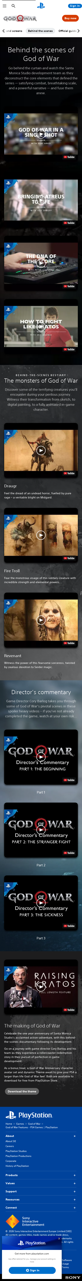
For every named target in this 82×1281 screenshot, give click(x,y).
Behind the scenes (40, 31)
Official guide (68, 31)
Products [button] (12, 1175)
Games (20, 1123)
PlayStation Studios (16, 1151)
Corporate (11, 1161)
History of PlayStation (17, 1166)
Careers (10, 1146)
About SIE (11, 1141)
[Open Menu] (4, 6)
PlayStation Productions (18, 1156)
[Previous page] (4, 31)
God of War (34, 1123)
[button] (41, 134)
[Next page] (78, 31)
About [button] (10, 1136)
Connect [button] (11, 1207)
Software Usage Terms (67, 1263)
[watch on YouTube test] (69, 157)
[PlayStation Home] (41, 6)
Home (9, 1123)
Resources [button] (13, 1199)
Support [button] (11, 1191)
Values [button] (10, 1183)
